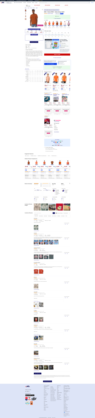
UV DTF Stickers (52, 391)
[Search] (89, 2)
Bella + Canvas (59, 394)
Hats (44, 402)
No (67, 253)
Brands (36, 2)
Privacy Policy (65, 408)
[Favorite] (42, 9)
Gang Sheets (56, 129)
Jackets (45, 391)
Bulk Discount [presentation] (37, 5)
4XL (68, 32)
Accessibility (65, 410)
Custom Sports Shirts (53, 400)
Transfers (24, 2)
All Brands (58, 398)
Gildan (58, 393)
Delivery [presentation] (66, 5)
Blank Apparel (46, 386)
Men (57, 388)
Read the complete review (37, 301)
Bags (44, 403)
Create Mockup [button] (40, 25)
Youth (57, 389)
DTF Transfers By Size (56, 124)
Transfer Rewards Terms (67, 411)
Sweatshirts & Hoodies (46, 388)
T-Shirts (45, 387)
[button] (34, 18)
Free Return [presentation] (57, 5)
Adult (57, 386)
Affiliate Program (66, 404)
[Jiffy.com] (2, 2)
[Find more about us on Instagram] (27, 391)
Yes (65, 253)
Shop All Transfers (56, 121)
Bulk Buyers (34, 34)
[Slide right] (70, 23)
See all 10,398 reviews (37, 373)
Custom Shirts (29, 2)
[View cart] (93, 3)
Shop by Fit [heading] (58, 385)
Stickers (33, 2)
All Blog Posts (65, 406)
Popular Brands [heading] (59, 392)
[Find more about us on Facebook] (25, 391)
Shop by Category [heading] (46, 385)
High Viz (45, 405)
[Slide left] (44, 23)
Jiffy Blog (65, 405)
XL (58, 32)
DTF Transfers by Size (53, 389)
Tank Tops (45, 390)
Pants (44, 398)
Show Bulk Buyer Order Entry (47, 381)
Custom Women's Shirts (53, 399)
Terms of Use (53, 417)
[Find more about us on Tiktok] (28, 391)
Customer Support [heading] (66, 385)
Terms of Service (66, 409)
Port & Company (59, 397)
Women (58, 387)
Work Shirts (45, 392)
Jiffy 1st (36, 164)
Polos (44, 389)
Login (92, 2)
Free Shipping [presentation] (47, 5)
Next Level (58, 396)
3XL (65, 32)
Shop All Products (59, 399)
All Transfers (52, 387)
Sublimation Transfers (53, 390)
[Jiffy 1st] (45, 34)
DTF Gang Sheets (52, 392)
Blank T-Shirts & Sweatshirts (18, 2)
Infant (57, 391)
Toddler (58, 390)
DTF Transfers (52, 388)
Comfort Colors (59, 395)
